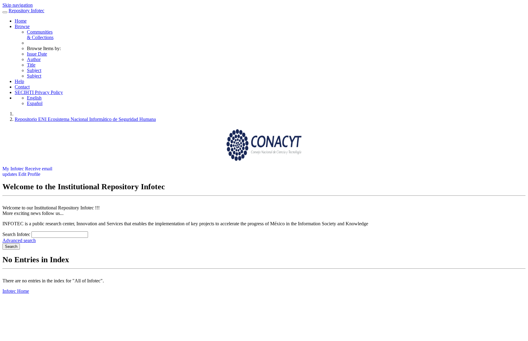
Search (11, 246)
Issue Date (37, 53)
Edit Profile (29, 174)
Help (19, 81)
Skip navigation (17, 5)
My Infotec (13, 168)
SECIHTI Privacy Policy (39, 92)
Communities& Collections (40, 34)
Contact (22, 86)
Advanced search (19, 240)
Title (31, 64)
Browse (22, 26)
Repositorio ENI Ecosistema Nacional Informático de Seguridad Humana (85, 119)
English (34, 97)
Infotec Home (15, 291)
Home (21, 21)
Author (34, 59)
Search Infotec (16, 234)
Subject (34, 70)
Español (34, 103)
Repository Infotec (26, 10)
